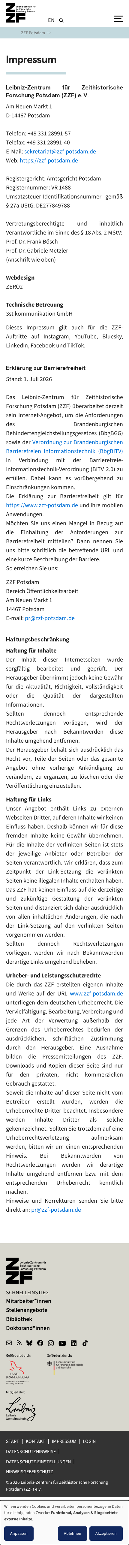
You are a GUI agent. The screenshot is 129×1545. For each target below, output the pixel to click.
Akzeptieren (106, 1533)
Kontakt (35, 1441)
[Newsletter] (9, 1343)
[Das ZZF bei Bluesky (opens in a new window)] (29, 1343)
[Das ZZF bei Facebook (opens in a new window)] (40, 1343)
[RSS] (19, 1343)
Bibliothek (19, 1319)
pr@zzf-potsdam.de (50, 618)
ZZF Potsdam (33, 33)
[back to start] (21, 13)
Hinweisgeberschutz (30, 1471)
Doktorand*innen (28, 1328)
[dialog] (64, 1522)
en (51, 20)
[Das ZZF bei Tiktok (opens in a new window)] (85, 1343)
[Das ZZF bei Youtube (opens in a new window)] (62, 1343)
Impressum (64, 1441)
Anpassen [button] (19, 1533)
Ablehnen (72, 1533)
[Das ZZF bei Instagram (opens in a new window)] (51, 1343)
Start (12, 1441)
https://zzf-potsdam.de (49, 160)
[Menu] (118, 18)
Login (90, 1441)
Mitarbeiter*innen (28, 1301)
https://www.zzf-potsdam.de (42, 505)
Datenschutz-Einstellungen (38, 1462)
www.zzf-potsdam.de (96, 993)
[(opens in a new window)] (24, 1401)
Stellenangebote (26, 1310)
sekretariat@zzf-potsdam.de (60, 151)
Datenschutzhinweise (31, 1451)
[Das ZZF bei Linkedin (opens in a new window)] (74, 1343)
